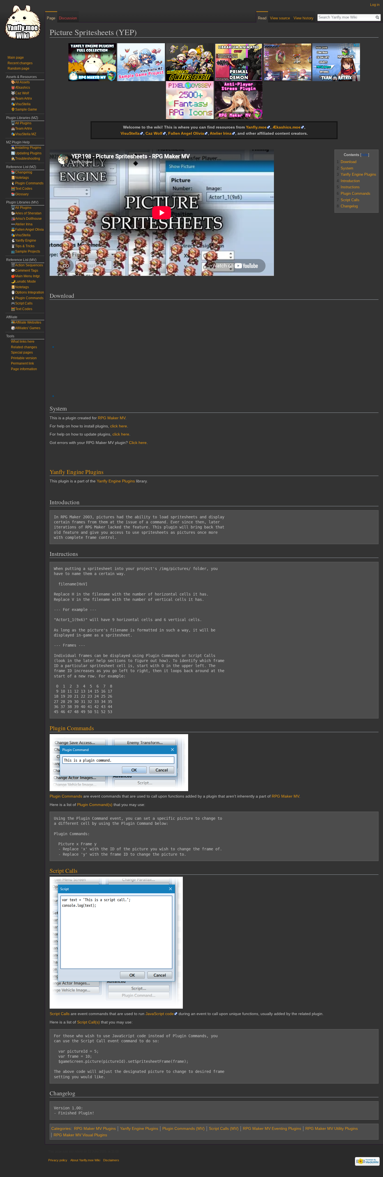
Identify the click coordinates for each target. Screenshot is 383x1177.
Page (51, 18)
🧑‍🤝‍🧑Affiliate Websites (26, 322)
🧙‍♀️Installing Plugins (26, 148)
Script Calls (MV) (224, 1128)
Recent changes (20, 63)
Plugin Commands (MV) (183, 1128)
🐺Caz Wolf (20, 93)
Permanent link (22, 363)
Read (262, 18)
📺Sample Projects (25, 251)
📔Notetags (20, 178)
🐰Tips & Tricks (22, 246)
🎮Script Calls (22, 303)
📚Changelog (21, 172)
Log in (375, 5)
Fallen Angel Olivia (186, 133)
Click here (138, 442)
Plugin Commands (72, 728)
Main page (16, 57)
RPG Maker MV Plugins (95, 1128)
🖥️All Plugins (21, 123)
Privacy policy (57, 1160)
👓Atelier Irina (22, 224)
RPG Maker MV (111, 418)
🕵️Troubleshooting (25, 159)
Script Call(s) (88, 1022)
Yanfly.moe (256, 127)
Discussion (68, 18)
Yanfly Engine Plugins (76, 472)
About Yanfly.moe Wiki (85, 1160)
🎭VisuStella (21, 104)
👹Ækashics (20, 88)
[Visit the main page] (22, 22)
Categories (61, 1128)
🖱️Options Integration (27, 292)
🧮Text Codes (21, 189)
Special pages (22, 352)
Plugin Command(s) (94, 804)
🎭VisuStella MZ (23, 134)
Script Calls (63, 870)
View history (303, 18)
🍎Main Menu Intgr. (25, 276)
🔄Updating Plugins (26, 153)
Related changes (24, 347)
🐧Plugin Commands (27, 183)
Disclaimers (111, 1160)
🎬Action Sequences (27, 265)
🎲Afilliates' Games (25, 328)
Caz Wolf (154, 133)
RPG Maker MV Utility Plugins (331, 1128)
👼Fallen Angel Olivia (27, 230)
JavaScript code (160, 1013)
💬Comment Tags (24, 271)
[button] (340, 154)
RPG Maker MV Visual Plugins (80, 1135)
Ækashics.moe (287, 127)
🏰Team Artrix (21, 98)
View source (280, 18)
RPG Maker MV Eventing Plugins (272, 1128)
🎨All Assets (20, 82)
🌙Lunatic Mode (23, 281)
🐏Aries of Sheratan (26, 213)
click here (118, 426)
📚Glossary (20, 194)
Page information (24, 369)
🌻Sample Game (24, 109)
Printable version (24, 358)
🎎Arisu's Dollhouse (26, 219)
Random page (18, 68)
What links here (22, 342)
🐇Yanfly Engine (23, 240)
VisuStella (130, 133)
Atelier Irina (221, 133)
